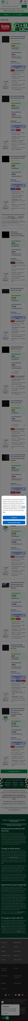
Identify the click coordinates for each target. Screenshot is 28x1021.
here (23, 506)
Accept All (14, 517)
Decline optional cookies (14, 522)
